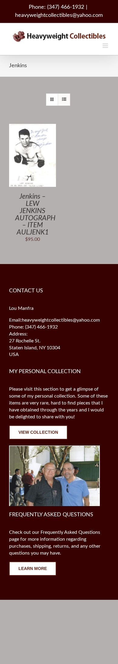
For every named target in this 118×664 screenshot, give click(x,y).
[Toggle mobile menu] (106, 45)
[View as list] (64, 99)
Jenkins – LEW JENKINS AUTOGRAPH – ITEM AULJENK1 (35, 214)
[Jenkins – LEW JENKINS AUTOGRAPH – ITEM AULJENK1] (32, 127)
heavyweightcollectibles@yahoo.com (59, 15)
